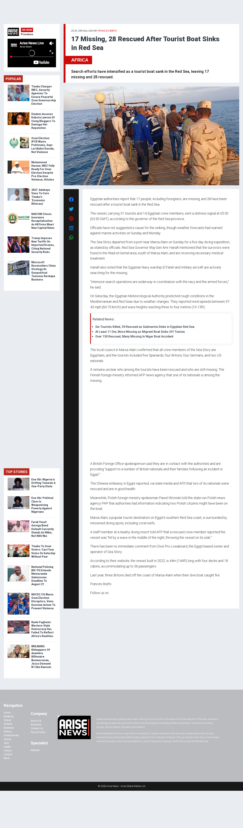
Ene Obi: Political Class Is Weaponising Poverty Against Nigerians (42, 504)
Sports (7, 739)
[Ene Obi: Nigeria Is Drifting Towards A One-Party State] (18, 479)
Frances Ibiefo (107, 30)
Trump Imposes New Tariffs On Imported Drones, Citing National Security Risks (42, 245)
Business (9, 727)
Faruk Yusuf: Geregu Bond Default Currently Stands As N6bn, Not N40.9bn (42, 529)
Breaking (8, 716)
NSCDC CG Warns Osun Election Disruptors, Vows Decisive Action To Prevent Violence (43, 601)
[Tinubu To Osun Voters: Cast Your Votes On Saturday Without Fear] (18, 545)
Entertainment (11, 735)
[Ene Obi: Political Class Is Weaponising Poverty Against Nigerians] (18, 497)
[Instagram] (94, 600)
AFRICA (79, 60)
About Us (36, 720)
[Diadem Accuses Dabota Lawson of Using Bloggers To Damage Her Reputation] (18, 113)
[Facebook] (90, 600)
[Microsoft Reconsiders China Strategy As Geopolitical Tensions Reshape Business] (18, 261)
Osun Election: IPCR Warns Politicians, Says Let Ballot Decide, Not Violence (42, 145)
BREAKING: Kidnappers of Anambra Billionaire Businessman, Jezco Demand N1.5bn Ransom (41, 657)
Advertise (36, 724)
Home (7, 712)
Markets (35, 750)
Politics (8, 731)
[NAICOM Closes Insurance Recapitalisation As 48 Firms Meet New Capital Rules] (18, 213)
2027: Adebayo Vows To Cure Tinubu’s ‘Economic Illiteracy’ (40, 196)
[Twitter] (92, 600)
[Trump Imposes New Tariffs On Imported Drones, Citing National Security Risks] (18, 237)
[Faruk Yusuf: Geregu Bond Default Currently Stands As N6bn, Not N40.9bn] (18, 521)
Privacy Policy (38, 732)
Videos (8, 750)
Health (7, 746)
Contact (8, 754)
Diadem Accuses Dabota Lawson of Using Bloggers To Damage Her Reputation (43, 121)
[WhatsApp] (96, 600)
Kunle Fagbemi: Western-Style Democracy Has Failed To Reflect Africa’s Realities (42, 629)
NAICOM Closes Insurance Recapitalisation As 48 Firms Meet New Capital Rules (42, 220)
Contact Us (37, 728)
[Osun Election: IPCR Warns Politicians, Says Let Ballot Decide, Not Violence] (18, 137)
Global (7, 720)
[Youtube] (98, 600)
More (6, 758)
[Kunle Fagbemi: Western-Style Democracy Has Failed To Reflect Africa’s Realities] (18, 621)
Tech (6, 743)
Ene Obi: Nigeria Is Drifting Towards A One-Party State (43, 483)
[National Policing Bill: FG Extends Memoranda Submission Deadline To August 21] (18, 566)
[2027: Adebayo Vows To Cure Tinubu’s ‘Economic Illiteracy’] (18, 189)
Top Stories (17, 472)
